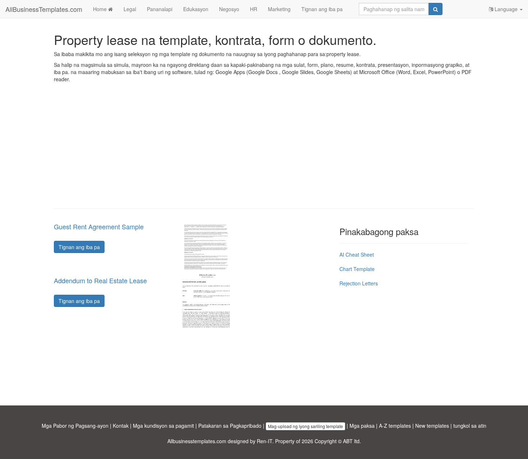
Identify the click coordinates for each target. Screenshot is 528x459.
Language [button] (506, 9)
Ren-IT (264, 441)
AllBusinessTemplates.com (43, 9)
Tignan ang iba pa (322, 9)
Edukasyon (195, 9)
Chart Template (357, 268)
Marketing (279, 9)
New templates (432, 425)
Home (100, 9)
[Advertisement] (264, 151)
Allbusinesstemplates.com (196, 441)
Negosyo (229, 9)
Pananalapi (159, 9)
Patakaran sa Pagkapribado (229, 425)
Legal (130, 9)
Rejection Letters (358, 283)
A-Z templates (395, 425)
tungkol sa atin (469, 425)
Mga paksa (362, 425)
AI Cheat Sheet (356, 254)
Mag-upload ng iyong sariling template (305, 426)
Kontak (121, 425)
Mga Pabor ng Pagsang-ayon (75, 425)
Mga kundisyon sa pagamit (163, 425)
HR (253, 9)
